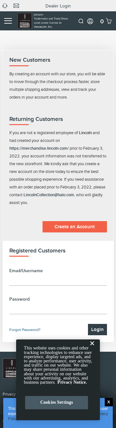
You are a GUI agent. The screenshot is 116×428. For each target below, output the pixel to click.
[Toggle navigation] (8, 21)
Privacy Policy (15, 394)
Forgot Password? (24, 329)
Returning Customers (36, 119)
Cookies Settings (56, 402)
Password (19, 299)
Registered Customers (37, 250)
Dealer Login (58, 6)
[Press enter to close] (109, 402)
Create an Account (74, 226)
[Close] (92, 348)
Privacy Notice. (72, 382)
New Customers (29, 60)
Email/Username (26, 270)
